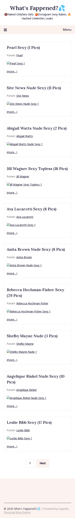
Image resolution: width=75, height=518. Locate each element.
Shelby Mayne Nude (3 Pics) (32, 335)
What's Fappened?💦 (37, 8)
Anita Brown (24, 257)
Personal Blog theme (17, 512)
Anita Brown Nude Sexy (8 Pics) (36, 249)
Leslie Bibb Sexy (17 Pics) (29, 422)
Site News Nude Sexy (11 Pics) (34, 87)
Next (43, 463)
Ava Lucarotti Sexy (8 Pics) (31, 209)
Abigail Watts (24, 136)
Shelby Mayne (25, 344)
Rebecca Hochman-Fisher (32, 303)
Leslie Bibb (23, 430)
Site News (22, 95)
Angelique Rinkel (26, 390)
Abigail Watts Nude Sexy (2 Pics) (37, 128)
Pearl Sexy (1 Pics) (23, 47)
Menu (67, 29)
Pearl (19, 55)
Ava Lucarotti (24, 217)
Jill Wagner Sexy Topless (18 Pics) (37, 168)
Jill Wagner (22, 176)
